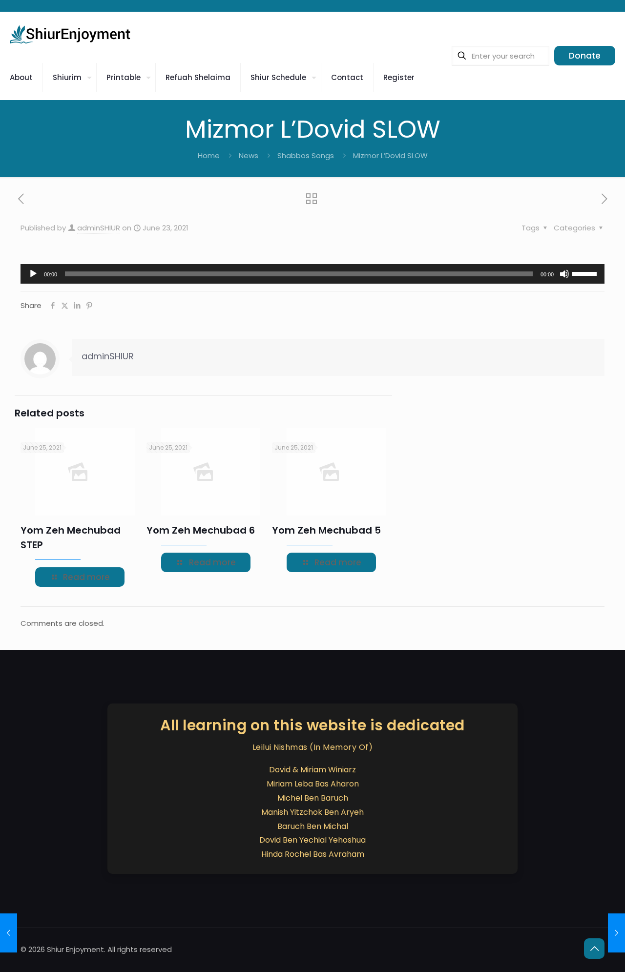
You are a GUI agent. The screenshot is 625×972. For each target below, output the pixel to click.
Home (209, 155)
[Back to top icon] (594, 948)
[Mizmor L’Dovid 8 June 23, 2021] (8, 932)
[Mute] (564, 274)
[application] (312, 274)
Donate (585, 56)
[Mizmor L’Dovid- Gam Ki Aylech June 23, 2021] (616, 932)
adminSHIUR (98, 228)
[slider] (586, 273)
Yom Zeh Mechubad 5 (326, 530)
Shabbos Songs (305, 155)
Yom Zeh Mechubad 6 (200, 530)
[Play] (33, 274)
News (248, 155)
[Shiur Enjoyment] (71, 34)
